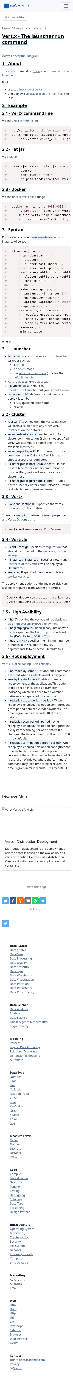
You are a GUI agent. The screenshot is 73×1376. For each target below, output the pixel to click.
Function (16, 1187)
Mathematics (39, 1022)
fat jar (13, 157)
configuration (51, 547)
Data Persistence (21, 988)
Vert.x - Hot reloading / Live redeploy (26, 664)
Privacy (14, 1364)
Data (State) (18, 950)
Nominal (15, 1144)
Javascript (16, 1326)
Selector (15, 1330)
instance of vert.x (30, 89)
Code (36, 71)
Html (13, 1305)
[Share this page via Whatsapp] (35, 900)
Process (15, 1043)
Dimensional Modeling (25, 1056)
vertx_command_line (32, 373)
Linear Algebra (19, 1022)
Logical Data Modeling (25, 1047)
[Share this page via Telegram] (42, 900)
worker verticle (18, 576)
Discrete (15, 1149)
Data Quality (18, 963)
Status (17, 1368)
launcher (32, 356)
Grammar (16, 1182)
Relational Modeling (23, 1051)
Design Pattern (20, 1212)
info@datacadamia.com (29, 1360)
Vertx (37, 28)
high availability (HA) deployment (36, 624)
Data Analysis (19, 1009)
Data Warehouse (21, 975)
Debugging (17, 1195)
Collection (16, 1089)
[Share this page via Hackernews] (20, 900)
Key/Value (16, 1106)
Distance (16, 1153)
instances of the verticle (24, 564)
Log (12, 1123)
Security (15, 1241)
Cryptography (19, 1237)
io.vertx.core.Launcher (23, 390)
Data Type (16, 971)
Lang (17, 28)
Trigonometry (19, 1026)
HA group (41, 632)
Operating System (22, 1229)
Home (6, 28)
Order (14, 1140)
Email (13, 1288)
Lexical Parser (19, 1178)
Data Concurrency (22, 992)
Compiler (16, 1174)
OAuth (14, 1343)
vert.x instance (56, 422)
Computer (17, 1258)
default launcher (24, 377)
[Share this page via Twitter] (5, 900)
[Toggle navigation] (66, 6)
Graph (14, 1110)
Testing (15, 1191)
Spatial (14, 1115)
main (65, 390)
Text (12, 1085)
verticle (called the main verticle (47, 94)
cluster (27, 426)
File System (17, 1246)
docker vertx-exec (24, 197)
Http (13, 1313)
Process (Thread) (21, 1254)
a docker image (23, 369)
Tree (13, 1102)
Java (27, 28)
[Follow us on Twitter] (5, 923)
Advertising (17, 1279)
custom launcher (56, 356)
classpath (43, 382)
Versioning (17, 1208)
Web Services (19, 1339)
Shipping (16, 1199)
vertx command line (25, 121)
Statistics (16, 1013)
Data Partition (19, 984)
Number (15, 1077)
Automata (16, 1060)
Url (12, 1317)
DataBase (16, 954)
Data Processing (21, 958)
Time (13, 1081)
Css (12, 1322)
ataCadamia (19, 5)
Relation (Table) (20, 1094)
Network (16, 1250)
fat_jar (20, 365)
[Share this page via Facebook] (13, 900)
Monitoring (17, 1233)
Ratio (13, 1157)
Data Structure (20, 967)
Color (13, 1119)
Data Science (18, 1018)
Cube (13, 1098)
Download (63, 128)
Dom (13, 1309)
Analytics (16, 1284)
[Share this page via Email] (27, 900)
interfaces (27, 447)
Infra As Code (19, 1263)
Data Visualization (22, 980)
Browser (15, 1334)
